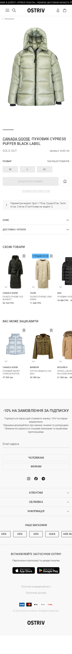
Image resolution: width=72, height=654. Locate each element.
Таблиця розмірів (58, 161)
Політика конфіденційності (36, 586)
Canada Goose (16, 139)
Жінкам (36, 466)
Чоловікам (36, 457)
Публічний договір (36, 592)
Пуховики (9, 18)
